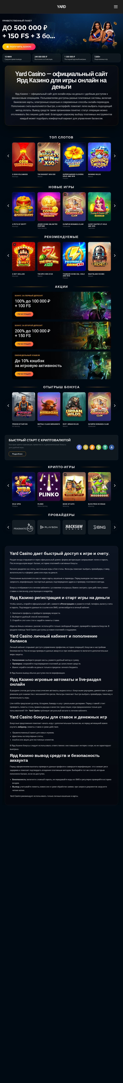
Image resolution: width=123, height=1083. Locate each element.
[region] (61, 160)
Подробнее (17, 454)
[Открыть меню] (116, 6)
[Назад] (8, 155)
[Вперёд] (114, 155)
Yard (61, 7)
